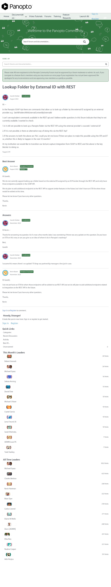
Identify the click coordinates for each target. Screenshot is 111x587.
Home (6, 16)
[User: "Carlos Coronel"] (9, 504)
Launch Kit (84, 16)
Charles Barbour (10, 478)
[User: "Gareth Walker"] (5, 97)
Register (95, 19)
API (9, 152)
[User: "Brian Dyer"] (7, 494)
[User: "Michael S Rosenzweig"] (9, 397)
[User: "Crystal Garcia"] (8, 407)
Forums (48, 16)
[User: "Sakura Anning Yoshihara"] (9, 376)
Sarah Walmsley (10, 432)
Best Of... (6, 343)
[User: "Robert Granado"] (9, 356)
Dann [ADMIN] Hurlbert (10, 529)
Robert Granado (10, 361)
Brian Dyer (8, 499)
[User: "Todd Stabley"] (8, 447)
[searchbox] (55, 41)
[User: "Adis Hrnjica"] (8, 554)
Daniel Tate (8, 392)
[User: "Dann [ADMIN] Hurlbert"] (9, 524)
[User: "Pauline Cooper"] (9, 544)
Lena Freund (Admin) (10, 422)
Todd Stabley (9, 452)
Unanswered (55, 347)
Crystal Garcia (9, 412)
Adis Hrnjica (9, 559)
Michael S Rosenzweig (10, 402)
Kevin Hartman (10, 489)
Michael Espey (9, 371)
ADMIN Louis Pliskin (10, 442)
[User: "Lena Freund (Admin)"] (9, 417)
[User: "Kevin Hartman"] (9, 484)
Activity (6, 340)
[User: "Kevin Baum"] (5, 169)
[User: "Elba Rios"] (7, 534)
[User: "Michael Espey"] (9, 366)
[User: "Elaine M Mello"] (9, 514)
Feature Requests (67, 16)
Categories (7, 332)
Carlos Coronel (9, 509)
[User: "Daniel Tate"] (8, 387)
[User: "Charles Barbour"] (9, 473)
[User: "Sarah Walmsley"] (9, 427)
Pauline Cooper (10, 549)
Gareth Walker (15, 96)
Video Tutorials (36, 16)
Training (57, 16)
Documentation (18, 16)
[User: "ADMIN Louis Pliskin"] (9, 437)
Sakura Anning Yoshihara (10, 381)
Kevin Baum (14, 166)
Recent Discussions (10, 336)
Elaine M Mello (10, 519)
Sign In (95, 14)
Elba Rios (7, 539)
